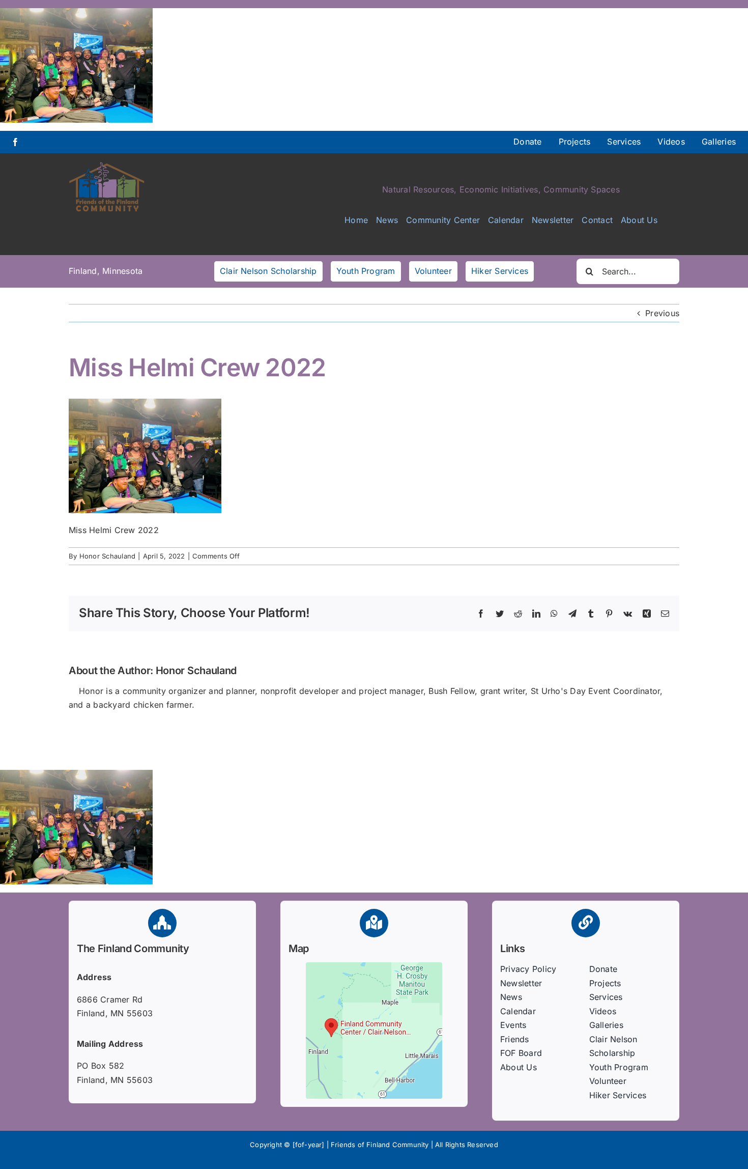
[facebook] (15, 142)
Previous (662, 313)
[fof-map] (374, 966)
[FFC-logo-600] (107, 165)
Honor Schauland (107, 556)
